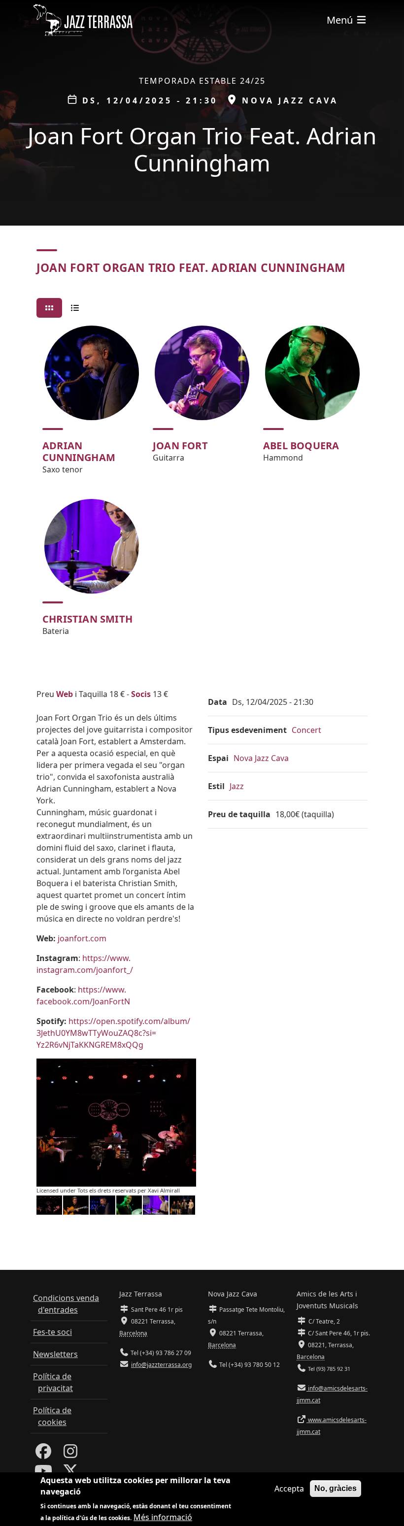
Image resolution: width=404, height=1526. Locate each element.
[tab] (49, 308)
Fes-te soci (52, 1332)
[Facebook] (43, 1454)
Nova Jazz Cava (261, 758)
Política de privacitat (53, 1382)
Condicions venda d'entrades (66, 1304)
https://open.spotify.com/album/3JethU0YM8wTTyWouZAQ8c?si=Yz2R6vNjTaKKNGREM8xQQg (113, 1033)
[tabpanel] (202, 485)
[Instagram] (70, 1454)
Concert (306, 730)
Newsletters (55, 1354)
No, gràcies (335, 1488)
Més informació (163, 1517)
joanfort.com (82, 938)
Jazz (237, 786)
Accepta (289, 1488)
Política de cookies (52, 1416)
